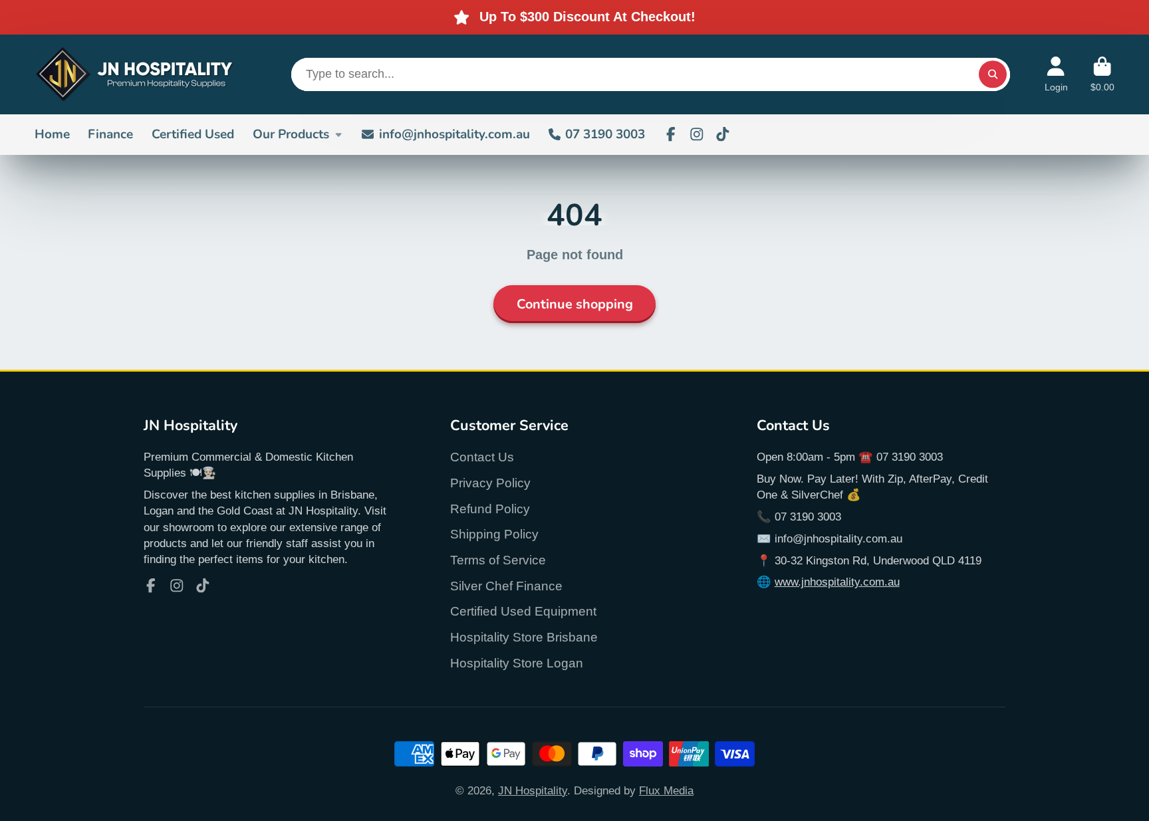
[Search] (992, 74)
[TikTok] (722, 134)
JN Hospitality (532, 790)
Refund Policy (490, 509)
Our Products (291, 134)
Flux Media (666, 790)
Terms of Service (498, 560)
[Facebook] (671, 134)
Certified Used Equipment (523, 611)
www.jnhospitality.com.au (837, 581)
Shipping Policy (494, 534)
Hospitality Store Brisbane (524, 637)
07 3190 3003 (605, 134)
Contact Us (482, 457)
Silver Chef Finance (506, 586)
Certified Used (193, 134)
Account (1056, 74)
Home (52, 134)
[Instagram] (697, 134)
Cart (1102, 74)
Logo (134, 74)
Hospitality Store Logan (516, 663)
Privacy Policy (490, 483)
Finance (110, 134)
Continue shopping (575, 304)
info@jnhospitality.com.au (454, 134)
